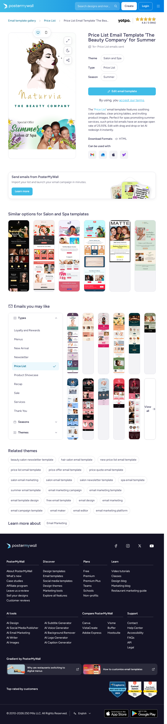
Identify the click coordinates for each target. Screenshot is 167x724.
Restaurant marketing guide (129, 590)
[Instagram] (128, 546)
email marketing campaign (65, 490)
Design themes (52, 586)
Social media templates (58, 581)
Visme (112, 623)
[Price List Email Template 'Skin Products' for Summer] (94, 256)
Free (86, 571)
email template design (25, 500)
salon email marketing (24, 480)
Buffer (112, 628)
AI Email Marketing (18, 633)
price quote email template (106, 470)
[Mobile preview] (46, 32)
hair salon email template (76, 459)
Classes (116, 576)
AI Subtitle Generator (57, 623)
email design (87, 500)
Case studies (15, 581)
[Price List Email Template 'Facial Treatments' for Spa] (134, 343)
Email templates (53, 576)
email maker (58, 510)
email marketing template (105, 490)
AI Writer (12, 637)
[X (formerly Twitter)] (140, 546)
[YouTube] (152, 546)
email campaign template (27, 510)
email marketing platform (111, 510)
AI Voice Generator (56, 628)
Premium (89, 576)
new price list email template (118, 459)
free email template (58, 500)
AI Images (13, 642)
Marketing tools (53, 590)
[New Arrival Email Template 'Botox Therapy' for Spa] (120, 256)
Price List (109, 67)
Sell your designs (17, 595)
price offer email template (65, 470)
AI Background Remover (59, 633)
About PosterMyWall (19, 571)
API (129, 642)
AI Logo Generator (56, 637)
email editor (80, 510)
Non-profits (90, 595)
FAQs (130, 637)
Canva (86, 623)
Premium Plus (92, 581)
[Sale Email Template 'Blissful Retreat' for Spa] (145, 256)
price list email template (26, 470)
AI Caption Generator (57, 642)
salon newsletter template (96, 480)
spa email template (133, 480)
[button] (68, 41)
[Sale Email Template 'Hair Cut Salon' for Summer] (134, 409)
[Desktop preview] (38, 32)
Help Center (135, 628)
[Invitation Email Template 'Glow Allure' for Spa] (88, 409)
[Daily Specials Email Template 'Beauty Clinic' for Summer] (72, 343)
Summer (108, 77)
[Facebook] (116, 546)
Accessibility (135, 633)
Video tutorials (120, 571)
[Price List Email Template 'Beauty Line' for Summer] (44, 256)
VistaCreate (90, 628)
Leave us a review (18, 590)
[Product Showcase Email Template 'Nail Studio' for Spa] (103, 409)
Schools (88, 590)
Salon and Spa (112, 58)
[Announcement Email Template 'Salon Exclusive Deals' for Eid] (88, 343)
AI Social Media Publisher (22, 628)
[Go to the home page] (16, 6)
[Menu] (158, 6)
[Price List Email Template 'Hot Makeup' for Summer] (69, 256)
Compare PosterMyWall (97, 613)
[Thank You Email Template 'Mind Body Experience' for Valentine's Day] (119, 409)
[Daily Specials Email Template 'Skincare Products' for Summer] (119, 343)
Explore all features (55, 595)
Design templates (54, 571)
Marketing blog (120, 586)
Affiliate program (17, 586)
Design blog (118, 581)
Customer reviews (18, 600)
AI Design (13, 623)
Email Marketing (57, 523)
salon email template (59, 480)
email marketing (112, 500)
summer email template (26, 490)
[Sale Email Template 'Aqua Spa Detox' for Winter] (72, 409)
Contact (132, 623)
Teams (87, 586)
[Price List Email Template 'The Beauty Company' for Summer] (18, 256)
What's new (14, 576)
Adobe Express (91, 633)
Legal (130, 647)
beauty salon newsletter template (32, 459)
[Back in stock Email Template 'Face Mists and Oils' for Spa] (150, 343)
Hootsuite (114, 633)
